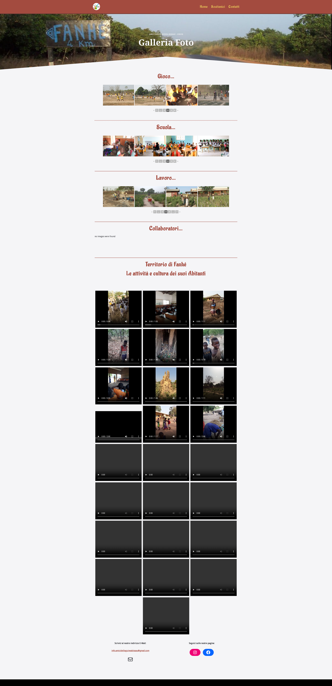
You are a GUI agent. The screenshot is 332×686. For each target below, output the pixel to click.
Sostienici (218, 6)
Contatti (234, 6)
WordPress (115, 682)
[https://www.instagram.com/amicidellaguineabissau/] (195, 652)
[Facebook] (208, 652)
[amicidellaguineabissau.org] (96, 6)
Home (204, 6)
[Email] (130, 659)
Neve (94, 682)
